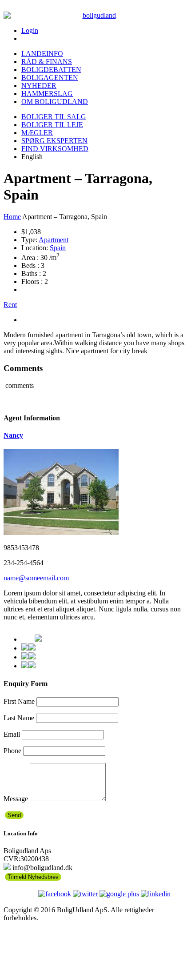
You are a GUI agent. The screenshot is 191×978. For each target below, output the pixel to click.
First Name (19, 701)
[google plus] (119, 894)
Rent (10, 304)
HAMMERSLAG (47, 93)
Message (16, 798)
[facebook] (54, 894)
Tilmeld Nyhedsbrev (33, 877)
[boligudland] (95, 16)
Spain (58, 247)
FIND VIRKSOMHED (54, 148)
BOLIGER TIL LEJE (52, 124)
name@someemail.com (36, 578)
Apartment (53, 240)
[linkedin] (155, 894)
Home (12, 216)
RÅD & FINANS (46, 61)
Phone (12, 750)
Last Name (19, 718)
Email (12, 734)
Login (29, 30)
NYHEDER (38, 85)
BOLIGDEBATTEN (51, 69)
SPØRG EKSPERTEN (54, 140)
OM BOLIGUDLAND (54, 101)
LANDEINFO (42, 53)
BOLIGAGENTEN (49, 77)
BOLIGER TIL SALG (53, 116)
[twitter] (85, 894)
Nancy (13, 435)
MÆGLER (37, 132)
